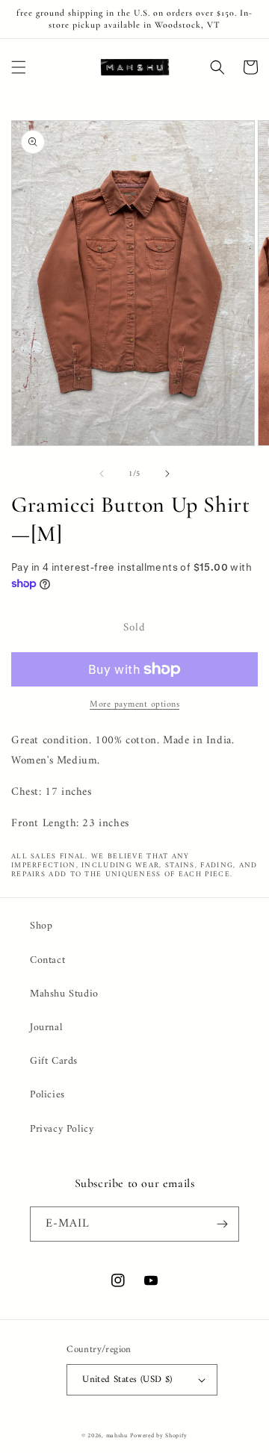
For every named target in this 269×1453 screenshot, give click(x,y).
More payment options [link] (134, 705)
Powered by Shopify (159, 1436)
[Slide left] (101, 473)
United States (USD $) (127, 1379)
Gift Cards (54, 1061)
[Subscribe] (221, 1224)
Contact (47, 960)
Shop (41, 926)
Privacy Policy (61, 1129)
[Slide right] (167, 473)
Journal (46, 1027)
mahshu (117, 1436)
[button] (18, 67)
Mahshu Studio (64, 994)
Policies (47, 1094)
